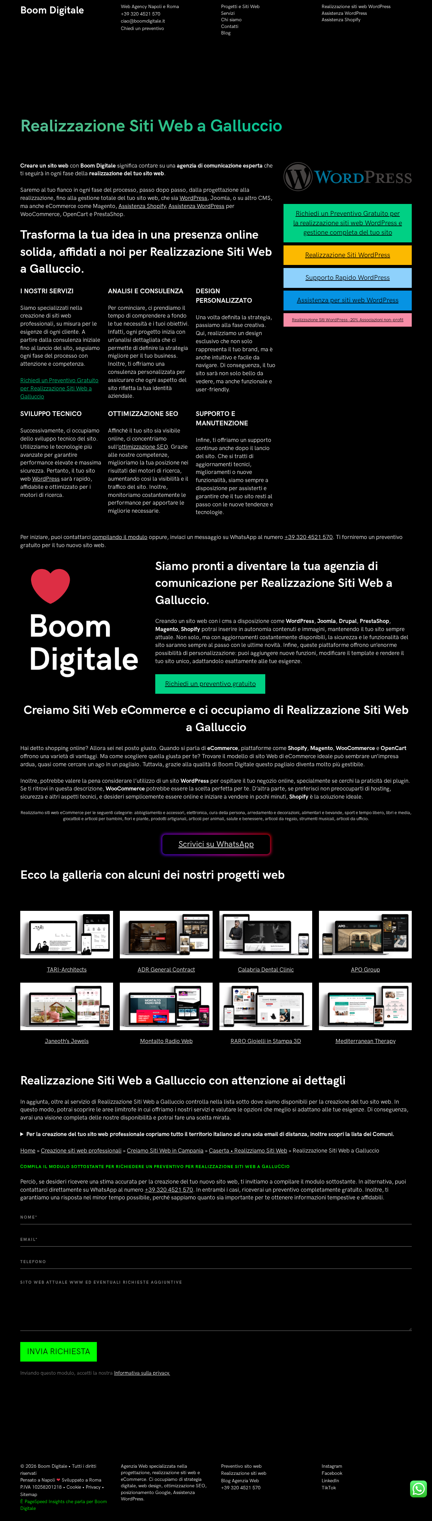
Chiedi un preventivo (142, 28)
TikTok (329, 1488)
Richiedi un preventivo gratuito (210, 684)
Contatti (229, 26)
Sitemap (28, 1494)
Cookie (73, 1487)
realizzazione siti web (174, 1472)
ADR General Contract (166, 969)
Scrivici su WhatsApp (216, 844)
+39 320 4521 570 (140, 14)
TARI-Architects (67, 969)
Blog (226, 33)
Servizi (228, 13)
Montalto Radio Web (166, 1041)
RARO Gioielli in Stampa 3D (266, 1041)
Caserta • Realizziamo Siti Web (248, 1150)
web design (149, 1486)
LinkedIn (330, 1481)
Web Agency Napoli (141, 6)
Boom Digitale (52, 10)
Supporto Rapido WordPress (347, 278)
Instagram (332, 1466)
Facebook (332, 1473)
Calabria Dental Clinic (266, 969)
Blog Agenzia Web (240, 1481)
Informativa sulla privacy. (142, 1373)
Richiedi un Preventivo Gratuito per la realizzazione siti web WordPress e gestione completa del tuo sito (347, 223)
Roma (173, 6)
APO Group (365, 969)
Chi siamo (231, 20)
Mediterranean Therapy (365, 1041)
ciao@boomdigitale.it (143, 21)
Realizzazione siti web (243, 1473)
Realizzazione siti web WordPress (356, 6)
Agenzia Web (134, 1466)
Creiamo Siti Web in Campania (165, 1150)
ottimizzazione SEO (143, 447)
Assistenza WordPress (344, 13)
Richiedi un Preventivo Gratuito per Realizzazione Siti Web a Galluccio (59, 388)
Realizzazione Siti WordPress (347, 255)
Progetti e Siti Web (240, 6)
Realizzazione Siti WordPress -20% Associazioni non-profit (347, 320)
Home (27, 1150)
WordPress (193, 198)
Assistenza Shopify (341, 20)
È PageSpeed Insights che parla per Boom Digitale (63, 1505)
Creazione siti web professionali (81, 1150)
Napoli (48, 1480)
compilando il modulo (119, 537)
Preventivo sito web (241, 1466)
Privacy (93, 1487)
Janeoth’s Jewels (67, 1041)
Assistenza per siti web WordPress (348, 300)
